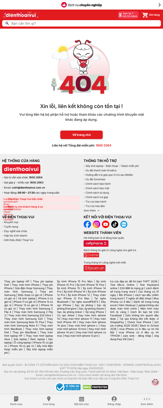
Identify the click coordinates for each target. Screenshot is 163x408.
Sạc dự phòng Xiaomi (91, 308)
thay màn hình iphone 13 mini (81, 327)
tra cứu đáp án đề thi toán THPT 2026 (133, 281)
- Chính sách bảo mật (96, 188)
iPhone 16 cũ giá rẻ (22, 346)
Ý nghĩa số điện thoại (138, 298)
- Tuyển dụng (10, 226)
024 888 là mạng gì (132, 288)
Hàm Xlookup (127, 305)
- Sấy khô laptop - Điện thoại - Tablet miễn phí (111, 165)
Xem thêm (90, 210)
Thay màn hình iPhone (25, 284)
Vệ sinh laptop (26, 298)
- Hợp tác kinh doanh (14, 235)
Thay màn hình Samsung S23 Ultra (29, 315)
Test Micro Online (122, 284)
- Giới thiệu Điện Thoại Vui (17, 240)
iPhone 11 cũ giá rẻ (24, 301)
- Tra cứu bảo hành (95, 201)
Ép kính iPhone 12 (79, 295)
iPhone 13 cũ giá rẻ (26, 305)
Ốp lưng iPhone (94, 312)
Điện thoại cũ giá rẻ (30, 295)
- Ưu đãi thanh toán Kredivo (100, 170)
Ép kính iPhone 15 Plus (90, 284)
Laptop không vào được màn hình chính (134, 307)
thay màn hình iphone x (83, 325)
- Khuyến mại (10, 222)
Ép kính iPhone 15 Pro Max (75, 281)
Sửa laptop (20, 339)
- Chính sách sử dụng (96, 192)
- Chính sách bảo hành (97, 183)
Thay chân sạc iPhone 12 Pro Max (81, 296)
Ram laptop (37, 339)
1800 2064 (103, 145)
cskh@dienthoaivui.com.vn (28, 187)
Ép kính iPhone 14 (74, 291)
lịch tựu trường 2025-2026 (134, 324)
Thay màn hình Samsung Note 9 (28, 324)
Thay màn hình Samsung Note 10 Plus (28, 320)
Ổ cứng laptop (22, 342)
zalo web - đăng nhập (137, 335)
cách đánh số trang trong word (134, 290)
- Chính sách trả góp (96, 197)
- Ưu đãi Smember (95, 179)
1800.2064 (35, 177)
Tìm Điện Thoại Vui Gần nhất (25, 199)
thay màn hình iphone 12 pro (81, 335)
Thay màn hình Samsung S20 (23, 318)
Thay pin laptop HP (16, 281)
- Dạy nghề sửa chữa (14, 231)
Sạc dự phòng (84, 305)
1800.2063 (37, 182)
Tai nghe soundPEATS (84, 301)
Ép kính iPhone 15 (68, 288)
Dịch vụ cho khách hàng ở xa (25, 206)
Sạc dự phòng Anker (69, 312)
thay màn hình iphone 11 (77, 318)
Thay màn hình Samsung (28, 290)
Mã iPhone (125, 295)
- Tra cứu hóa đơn (94, 206)
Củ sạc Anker (65, 315)
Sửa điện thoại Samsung (29, 288)
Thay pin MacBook (25, 332)
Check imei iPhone (139, 322)
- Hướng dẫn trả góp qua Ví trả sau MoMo (108, 174)
